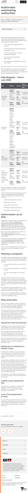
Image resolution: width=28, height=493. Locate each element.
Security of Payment (17, 19)
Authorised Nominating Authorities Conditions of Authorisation (12, 240)
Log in (4, 449)
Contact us (5, 453)
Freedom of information (6, 480)
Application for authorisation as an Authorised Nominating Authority (12, 223)
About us (4, 441)
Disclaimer (17, 475)
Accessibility (17, 477)
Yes (3, 431)
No (10, 431)
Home (2, 19)
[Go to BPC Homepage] (4, 2)
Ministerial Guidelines (8, 234)
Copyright (3, 477)
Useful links (5, 445)
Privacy (3, 475)
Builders (8, 19)
